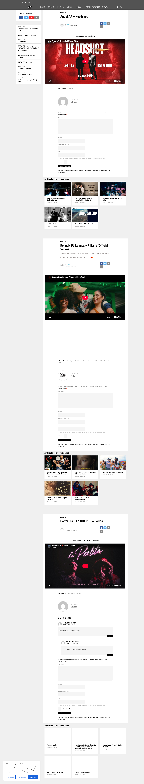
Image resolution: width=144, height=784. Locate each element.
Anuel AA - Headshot (25, 14)
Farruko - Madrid (22, 41)
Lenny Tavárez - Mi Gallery (25, 74)
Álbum (78, 7)
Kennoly (69, 353)
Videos (69, 7)
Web (59, 151)
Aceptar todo (32, 777)
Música (60, 7)
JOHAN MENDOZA (69, 608)
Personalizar (10, 777)
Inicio (42, 7)
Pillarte (60, 355)
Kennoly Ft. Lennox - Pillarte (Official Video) (28, 29)
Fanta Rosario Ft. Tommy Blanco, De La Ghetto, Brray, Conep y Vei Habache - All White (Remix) (28, 48)
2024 (68, 88)
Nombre (60, 137)
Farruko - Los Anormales (24, 68)
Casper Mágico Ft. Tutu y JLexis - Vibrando (27, 56)
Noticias (50, 7)
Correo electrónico (64, 144)
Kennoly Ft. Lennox (77, 353)
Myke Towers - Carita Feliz (25, 63)
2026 (68, 578)
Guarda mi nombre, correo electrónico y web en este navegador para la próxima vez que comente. (82, 158)
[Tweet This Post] (26, 17)
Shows (105, 7)
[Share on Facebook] (21, 17)
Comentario (61, 118)
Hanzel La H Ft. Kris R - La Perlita (27, 36)
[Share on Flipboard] (31, 17)
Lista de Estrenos (92, 7)
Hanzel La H (73, 578)
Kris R (79, 578)
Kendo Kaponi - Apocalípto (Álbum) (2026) (27, 80)
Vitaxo (68, 24)
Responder (110, 621)
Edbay (68, 257)
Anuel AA (72, 88)
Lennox (110, 353)
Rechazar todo (22, 777)
